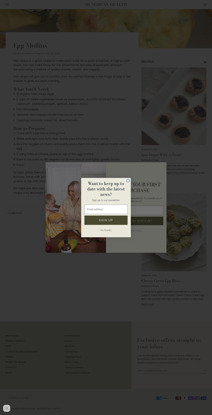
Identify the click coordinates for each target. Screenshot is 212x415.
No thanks (106, 230)
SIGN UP (106, 220)
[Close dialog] (128, 180)
